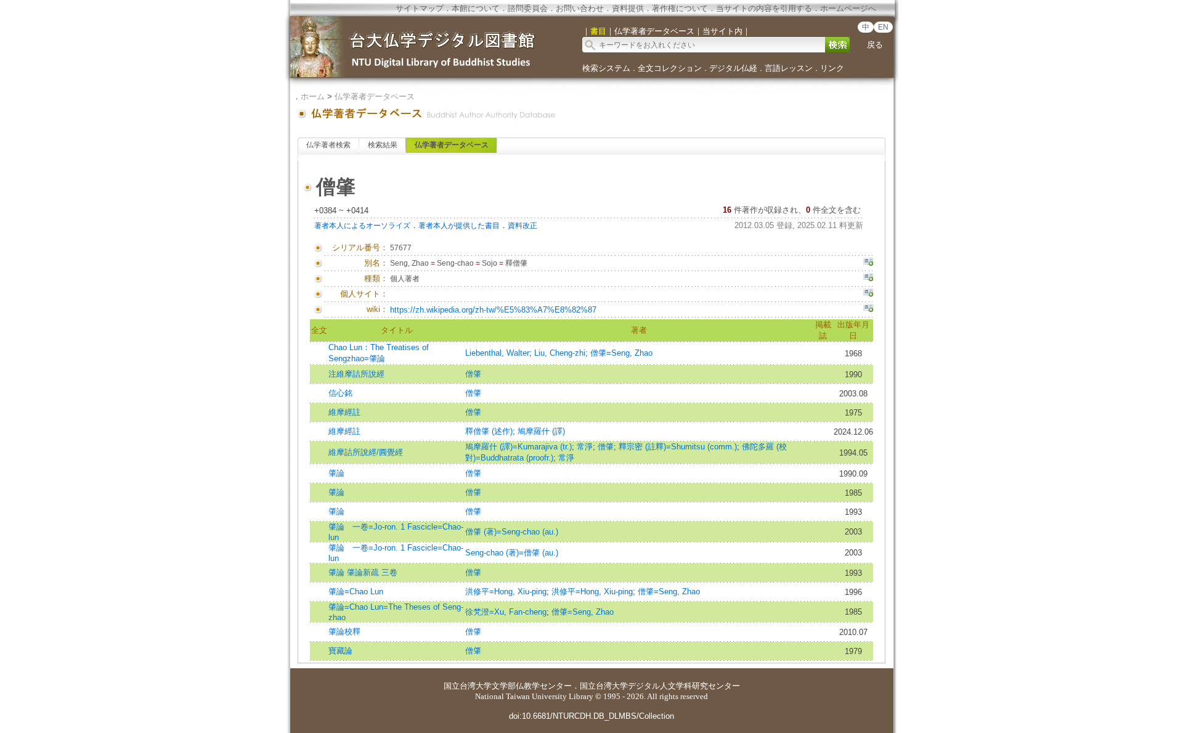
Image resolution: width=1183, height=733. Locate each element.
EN (883, 27)
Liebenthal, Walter (497, 353)
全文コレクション (670, 68)
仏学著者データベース (375, 96)
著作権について (680, 8)
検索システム (606, 68)
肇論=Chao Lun (355, 591)
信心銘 (340, 393)
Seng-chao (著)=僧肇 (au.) (511, 552)
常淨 (585, 446)
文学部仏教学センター (532, 685)
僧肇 (473, 374)
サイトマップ (420, 8)
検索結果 (382, 145)
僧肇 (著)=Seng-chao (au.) (511, 531)
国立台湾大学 (468, 685)
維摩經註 (344, 412)
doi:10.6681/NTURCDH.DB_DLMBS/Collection (591, 716)
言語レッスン (789, 68)
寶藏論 (340, 650)
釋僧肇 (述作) (489, 431)
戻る (875, 44)
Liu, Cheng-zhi (559, 353)
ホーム (313, 96)
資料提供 (628, 8)
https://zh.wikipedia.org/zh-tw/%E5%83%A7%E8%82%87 (493, 309)
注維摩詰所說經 (356, 374)
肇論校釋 (344, 631)
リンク (832, 68)
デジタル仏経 (733, 68)
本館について (476, 8)
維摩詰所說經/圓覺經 (365, 452)
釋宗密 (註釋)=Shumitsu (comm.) (678, 446)
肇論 (336, 473)
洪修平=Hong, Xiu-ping (506, 591)
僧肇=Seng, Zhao (621, 353)
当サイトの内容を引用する (764, 8)
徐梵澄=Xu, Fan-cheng (506, 611)
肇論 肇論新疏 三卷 (362, 572)
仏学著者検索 (328, 145)
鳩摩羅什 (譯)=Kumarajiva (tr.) (518, 446)
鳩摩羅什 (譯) (541, 431)
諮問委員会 (528, 8)
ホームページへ (848, 8)
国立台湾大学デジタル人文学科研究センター (660, 685)
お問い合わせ (580, 8)
